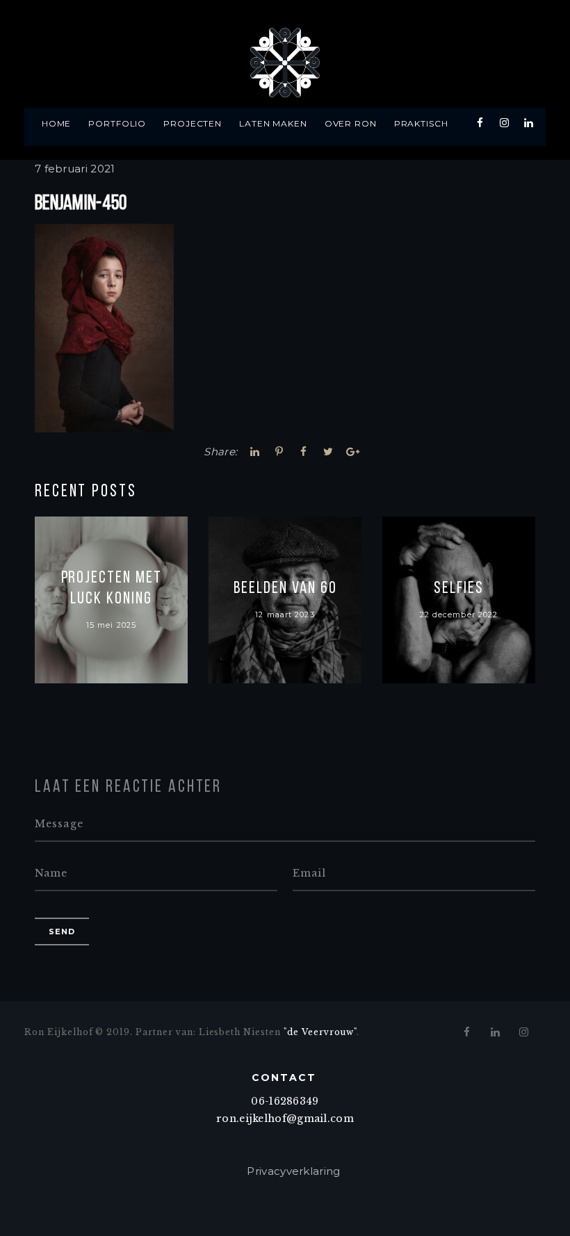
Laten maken (273, 123)
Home (57, 123)
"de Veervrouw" (320, 1032)
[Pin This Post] (279, 451)
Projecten (192, 123)
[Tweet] (328, 451)
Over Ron (351, 123)
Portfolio (117, 123)
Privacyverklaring (293, 1171)
